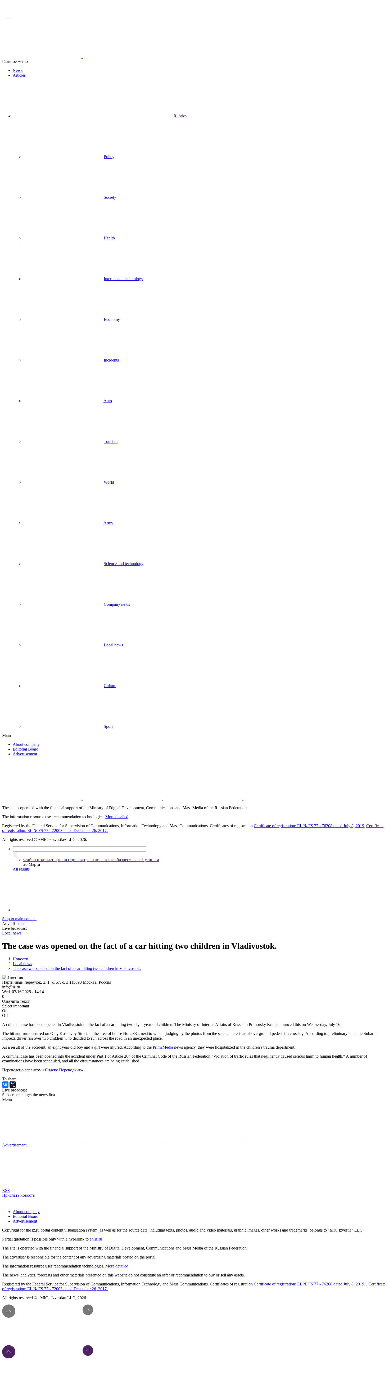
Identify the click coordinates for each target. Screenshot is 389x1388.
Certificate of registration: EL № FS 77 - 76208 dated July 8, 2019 (309, 825)
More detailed (116, 817)
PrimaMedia (163, 1047)
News (17, 70)
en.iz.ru (96, 1239)
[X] (13, 1084)
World (109, 482)
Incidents (111, 360)
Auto (107, 401)
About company (26, 744)
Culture (110, 685)
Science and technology (123, 563)
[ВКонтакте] (5, 1084)
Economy (112, 319)
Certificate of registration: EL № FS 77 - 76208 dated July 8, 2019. (310, 1284)
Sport (108, 726)
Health (109, 238)
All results (21, 869)
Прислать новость (18, 1195)
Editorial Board (25, 749)
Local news (113, 645)
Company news (117, 604)
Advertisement (25, 754)
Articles (19, 75)
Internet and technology (123, 278)
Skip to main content (19, 919)
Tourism (110, 441)
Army (108, 523)
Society (110, 197)
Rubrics (180, 116)
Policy (109, 156)
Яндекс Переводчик (63, 1070)
